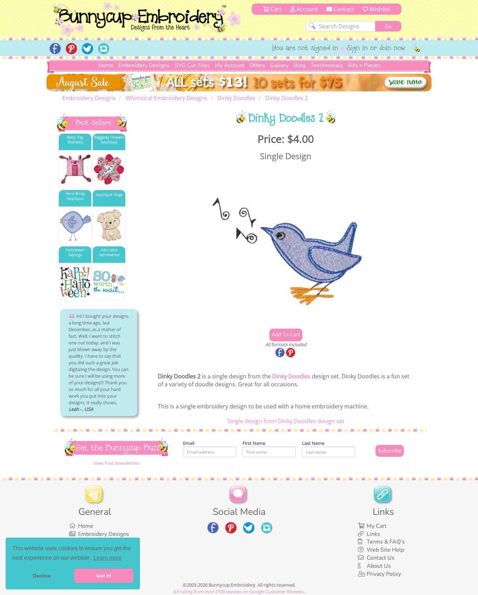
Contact (343, 9)
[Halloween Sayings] (75, 282)
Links (373, 534)
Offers (257, 65)
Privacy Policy (384, 574)
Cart (275, 9)
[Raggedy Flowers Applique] (109, 169)
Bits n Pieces (364, 65)
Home (105, 65)
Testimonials (326, 65)
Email (188, 443)
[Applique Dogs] (109, 225)
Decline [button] (42, 576)
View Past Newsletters (117, 463)
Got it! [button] (103, 576)
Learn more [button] (107, 558)
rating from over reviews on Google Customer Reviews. (239, 591)
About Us (379, 566)
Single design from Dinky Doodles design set (285, 421)
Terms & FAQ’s (386, 542)
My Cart (377, 526)
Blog (299, 65)
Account (306, 9)
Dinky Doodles (291, 376)
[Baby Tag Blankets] (75, 169)
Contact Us (380, 558)
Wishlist (379, 9)
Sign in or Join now (376, 48)
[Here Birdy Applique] (75, 225)
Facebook (280, 353)
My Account (230, 65)
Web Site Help (385, 550)
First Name (253, 443)
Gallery (279, 65)
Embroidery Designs (143, 65)
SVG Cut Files (192, 65)
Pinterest (291, 353)
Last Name (313, 443)
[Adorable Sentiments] (109, 282)
